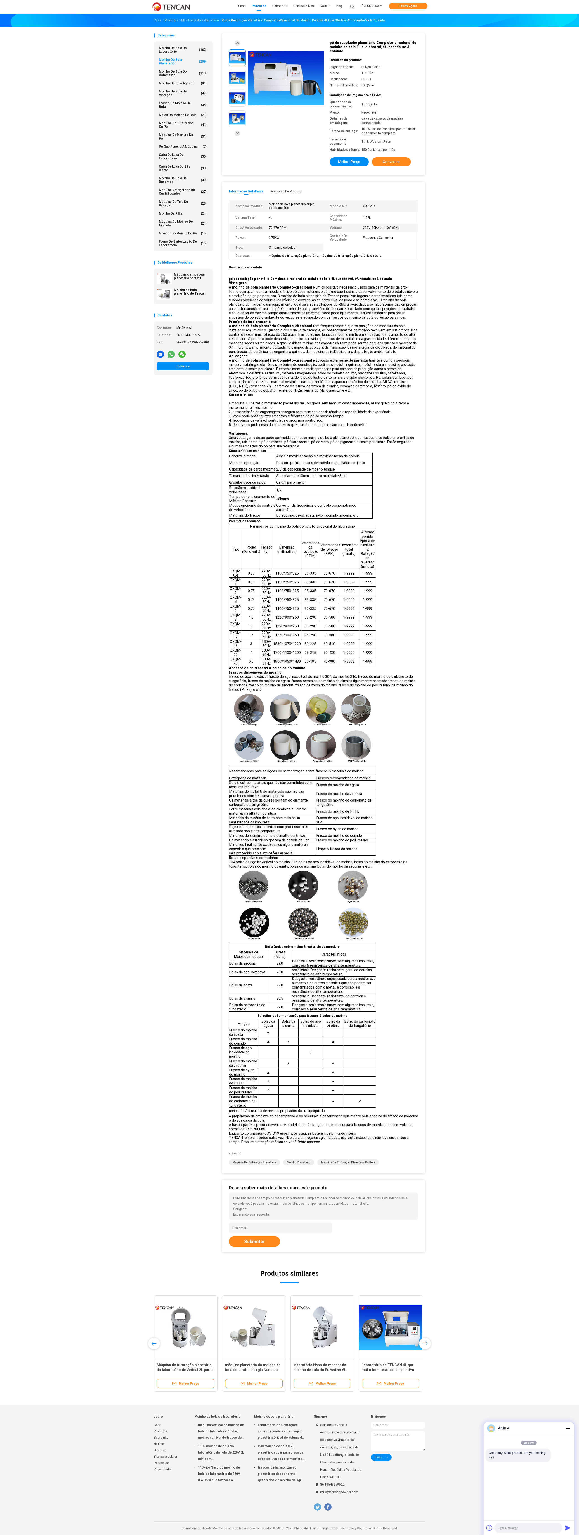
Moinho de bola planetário (183, 61)
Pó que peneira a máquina (183, 146)
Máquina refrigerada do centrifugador (183, 191)
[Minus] (567, 1428)
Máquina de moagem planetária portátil (189, 276)
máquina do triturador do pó (183, 124)
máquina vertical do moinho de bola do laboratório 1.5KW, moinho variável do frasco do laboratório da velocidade (221, 1432)
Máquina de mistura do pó (183, 136)
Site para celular (165, 1456)
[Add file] (489, 1528)
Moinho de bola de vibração (183, 93)
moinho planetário (298, 1162)
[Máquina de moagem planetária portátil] (164, 278)
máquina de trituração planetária (254, 1162)
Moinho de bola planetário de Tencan (190, 291)
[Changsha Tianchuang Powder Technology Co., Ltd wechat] (182, 354)
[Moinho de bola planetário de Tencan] (164, 294)
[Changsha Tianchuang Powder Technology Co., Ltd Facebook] (328, 1507)
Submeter (254, 1241)
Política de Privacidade (162, 1466)
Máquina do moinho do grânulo (183, 223)
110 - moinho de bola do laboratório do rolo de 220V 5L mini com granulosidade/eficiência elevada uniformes (221, 1453)
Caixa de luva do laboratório (183, 156)
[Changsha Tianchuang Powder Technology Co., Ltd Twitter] (317, 1507)
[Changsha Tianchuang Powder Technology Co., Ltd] (171, 6)
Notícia (159, 1444)
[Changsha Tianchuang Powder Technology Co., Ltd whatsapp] (171, 354)
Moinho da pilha (183, 213)
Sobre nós (161, 1437)
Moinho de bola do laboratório (183, 49)
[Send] (567, 1528)
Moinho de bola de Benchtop (183, 180)
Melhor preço (349, 162)
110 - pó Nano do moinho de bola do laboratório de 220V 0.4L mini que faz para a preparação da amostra (219, 1474)
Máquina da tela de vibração (183, 203)
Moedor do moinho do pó (183, 233)
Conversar (183, 366)
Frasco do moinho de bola (183, 105)
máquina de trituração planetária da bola (348, 1162)
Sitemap (160, 1450)
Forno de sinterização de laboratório (183, 243)
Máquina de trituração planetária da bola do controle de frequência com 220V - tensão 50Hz (390, 1370)
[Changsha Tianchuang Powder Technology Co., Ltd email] (160, 354)
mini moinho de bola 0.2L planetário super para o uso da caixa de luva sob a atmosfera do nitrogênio (281, 1453)
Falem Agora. (408, 6)
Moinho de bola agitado (183, 83)
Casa (157, 1425)
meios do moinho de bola (183, 115)
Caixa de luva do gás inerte (183, 168)
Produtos (160, 1431)
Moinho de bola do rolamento (183, 73)
